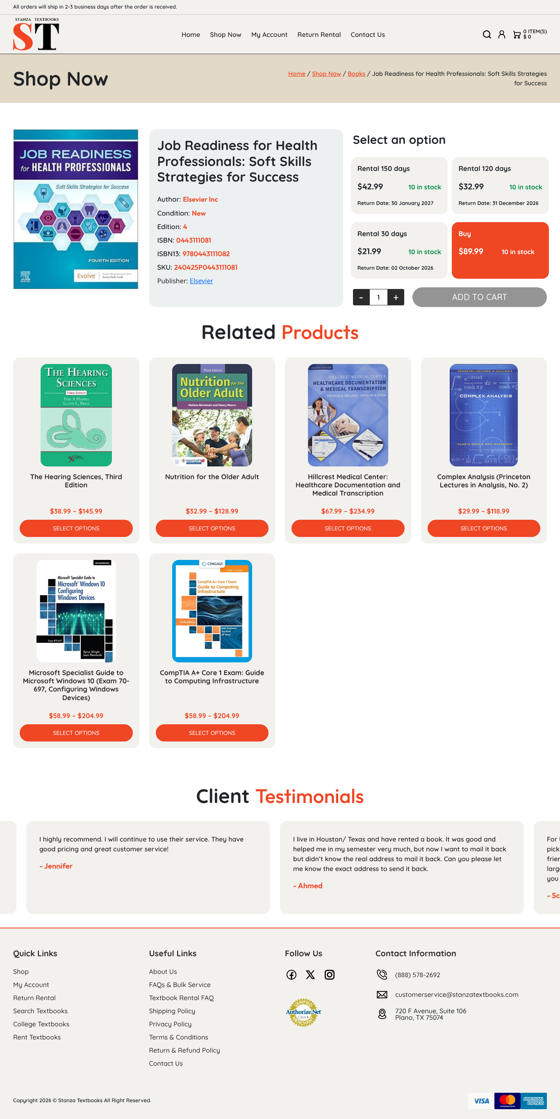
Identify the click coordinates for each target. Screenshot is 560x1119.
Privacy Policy (170, 1024)
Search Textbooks (40, 1011)
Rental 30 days (382, 234)
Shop (21, 971)
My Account (269, 34)
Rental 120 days (484, 168)
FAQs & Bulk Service (180, 984)
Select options (76, 528)
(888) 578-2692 (417, 974)
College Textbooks (41, 1024)
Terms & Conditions (178, 1037)
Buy (464, 234)
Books (356, 73)
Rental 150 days (383, 168)
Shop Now (225, 34)
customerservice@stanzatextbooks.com (457, 994)
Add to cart (479, 297)
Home (191, 34)
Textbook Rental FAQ (181, 998)
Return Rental (319, 34)
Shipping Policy (172, 1011)
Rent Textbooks (37, 1037)
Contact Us (368, 34)
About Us (163, 971)
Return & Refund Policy (184, 1050)
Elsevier (201, 280)
